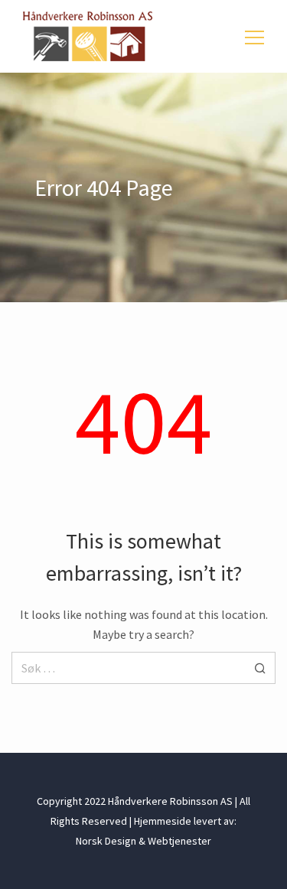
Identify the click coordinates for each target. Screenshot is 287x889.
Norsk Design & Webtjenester (143, 841)
